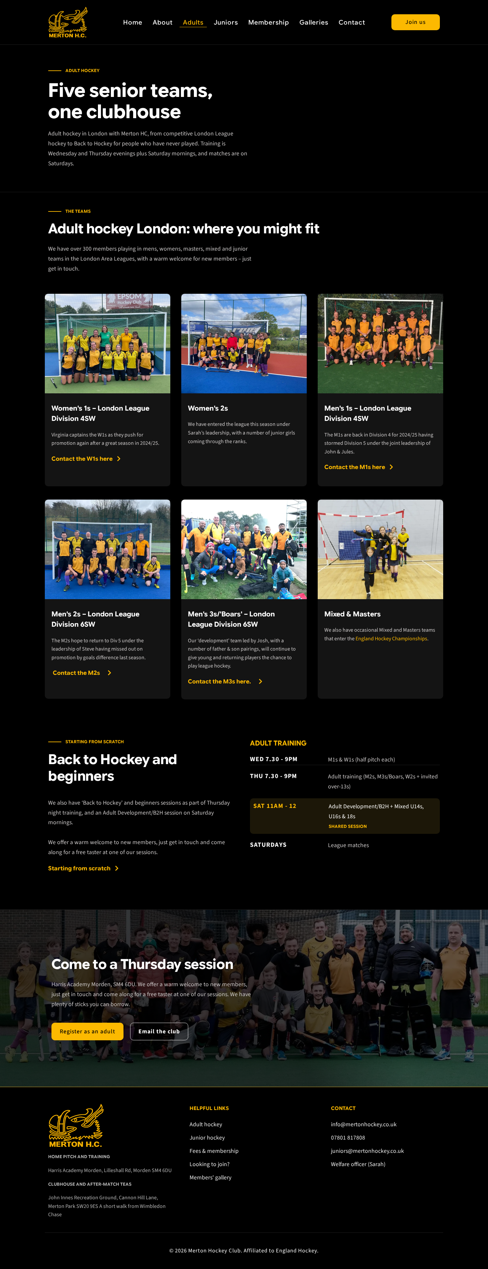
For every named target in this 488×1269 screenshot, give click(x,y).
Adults (193, 22)
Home (132, 22)
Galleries (313, 22)
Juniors (226, 22)
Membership (268, 22)
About (163, 22)
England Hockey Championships (391, 638)
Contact (352, 22)
